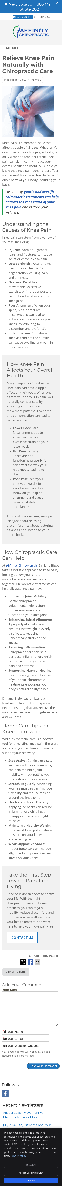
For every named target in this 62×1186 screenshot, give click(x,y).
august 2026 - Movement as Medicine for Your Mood (23, 1114)
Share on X (23, 962)
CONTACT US (22, 937)
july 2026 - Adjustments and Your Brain (27, 1127)
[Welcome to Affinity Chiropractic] (31, 37)
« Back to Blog (16, 972)
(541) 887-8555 (42, 17)
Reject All (31, 1165)
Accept (31, 1180)
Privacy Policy (18, 1156)
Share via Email (38, 962)
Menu (12, 48)
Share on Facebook (31, 962)
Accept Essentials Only (31, 1172)
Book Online (24, 17)
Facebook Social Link (5, 1093)
